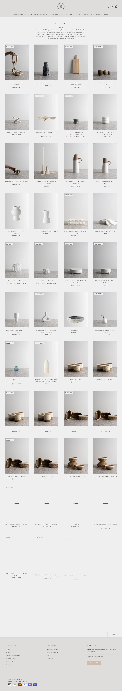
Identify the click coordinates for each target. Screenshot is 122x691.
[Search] (112, 7)
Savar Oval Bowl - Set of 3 (17, 476)
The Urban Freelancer (21, 682)
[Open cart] (116, 6)
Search (8, 649)
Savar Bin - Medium (105, 379)
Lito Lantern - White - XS (46, 280)
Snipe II (76, 524)
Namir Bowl (76, 330)
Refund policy (10, 662)
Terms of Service (11, 659)
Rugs (78, 14)
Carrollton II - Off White (16, 132)
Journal (8, 665)
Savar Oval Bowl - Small (46, 476)
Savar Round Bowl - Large (76, 476)
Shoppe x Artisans (92, 14)
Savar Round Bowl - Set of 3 (16, 524)
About (8, 652)
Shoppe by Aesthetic (39, 14)
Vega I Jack (16, 623)
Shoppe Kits (57, 14)
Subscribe (93, 663)
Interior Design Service (13, 655)
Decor (69, 14)
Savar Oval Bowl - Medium (105, 429)
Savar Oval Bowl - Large (75, 429)
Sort (114, 634)
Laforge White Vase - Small (46, 231)
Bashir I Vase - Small (46, 83)
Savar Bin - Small (46, 429)
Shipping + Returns (52, 649)
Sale (106, 14)
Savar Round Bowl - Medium (105, 476)
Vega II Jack (46, 623)
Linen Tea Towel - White (105, 231)
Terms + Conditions (52, 652)
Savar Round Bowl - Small (46, 524)
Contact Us (50, 659)
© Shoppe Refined (15, 679)
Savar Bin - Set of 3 (17, 429)
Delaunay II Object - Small (16, 182)
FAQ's (48, 655)
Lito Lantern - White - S (17, 280)
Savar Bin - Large (76, 379)
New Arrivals (20, 14)
